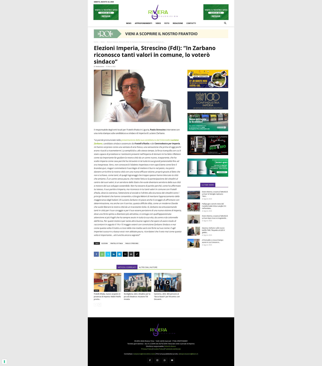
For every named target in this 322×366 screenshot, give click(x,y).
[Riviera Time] (161, 12)
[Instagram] (157, 360)
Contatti (191, 23)
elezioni (105, 243)
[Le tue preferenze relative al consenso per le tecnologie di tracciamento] (4, 361)
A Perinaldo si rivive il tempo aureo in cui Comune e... (212, 241)
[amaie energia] (207, 122)
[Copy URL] (136, 254)
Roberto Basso (170, 346)
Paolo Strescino (131, 243)
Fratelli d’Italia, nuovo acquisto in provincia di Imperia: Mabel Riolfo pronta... (107, 296)
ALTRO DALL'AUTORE (148, 267)
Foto (166, 23)
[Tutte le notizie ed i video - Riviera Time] (161, 330)
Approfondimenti (143, 23)
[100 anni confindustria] (207, 100)
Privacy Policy (146, 349)
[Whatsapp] (165, 360)
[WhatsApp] (102, 254)
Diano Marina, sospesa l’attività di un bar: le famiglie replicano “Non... (215, 194)
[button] (225, 23)
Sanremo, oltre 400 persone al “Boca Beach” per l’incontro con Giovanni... (167, 296)
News (128, 23)
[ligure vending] (207, 145)
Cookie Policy (158, 349)
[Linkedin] (113, 254)
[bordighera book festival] (207, 79)
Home (96, 42)
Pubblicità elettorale (173, 349)
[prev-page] (95, 304)
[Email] (125, 254)
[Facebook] (96, 254)
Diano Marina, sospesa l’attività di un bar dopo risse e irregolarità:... (215, 217)
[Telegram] (119, 254)
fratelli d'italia (116, 243)
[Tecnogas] (207, 168)
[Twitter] (107, 254)
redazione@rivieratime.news (144, 354)
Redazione (178, 23)
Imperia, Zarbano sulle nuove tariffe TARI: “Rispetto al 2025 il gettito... (213, 230)
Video (158, 23)
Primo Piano (159, 291)
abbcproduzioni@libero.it (188, 354)
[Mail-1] (172, 360)
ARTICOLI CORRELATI (127, 267)
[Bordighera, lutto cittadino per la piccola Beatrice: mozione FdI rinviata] (137, 282)
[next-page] (99, 304)
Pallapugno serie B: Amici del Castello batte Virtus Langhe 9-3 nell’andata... (214, 206)
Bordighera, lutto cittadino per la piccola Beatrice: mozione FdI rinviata (137, 296)
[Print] (131, 254)
